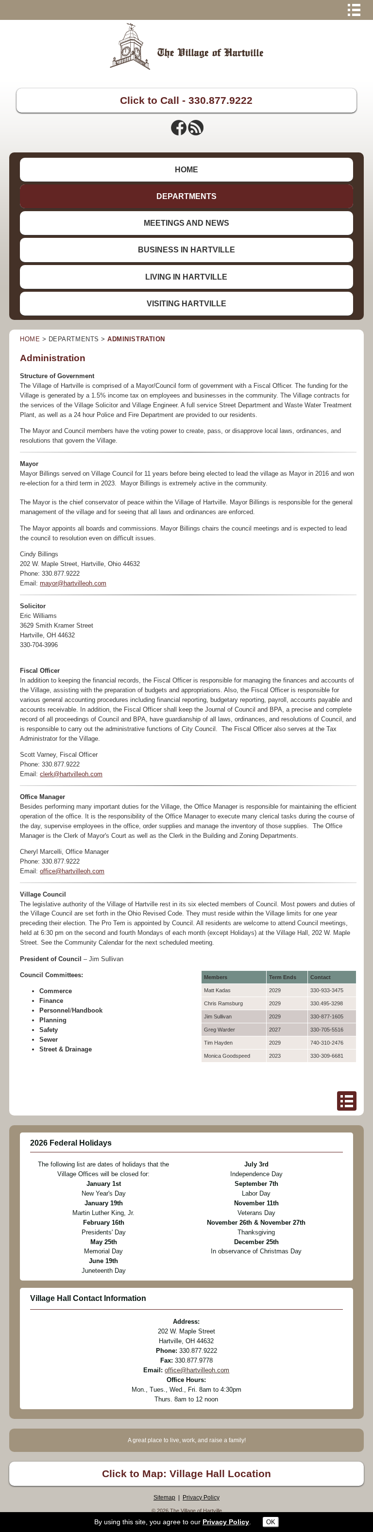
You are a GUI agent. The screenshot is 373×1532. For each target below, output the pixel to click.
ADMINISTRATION (136, 339)
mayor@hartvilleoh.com (73, 583)
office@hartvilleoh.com (72, 871)
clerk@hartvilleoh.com (71, 774)
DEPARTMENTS (186, 196)
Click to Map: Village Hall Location (186, 1474)
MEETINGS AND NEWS (186, 223)
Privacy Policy (201, 1497)
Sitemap (164, 1497)
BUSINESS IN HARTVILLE (186, 250)
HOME (186, 170)
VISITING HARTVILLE (186, 304)
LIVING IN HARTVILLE (186, 277)
